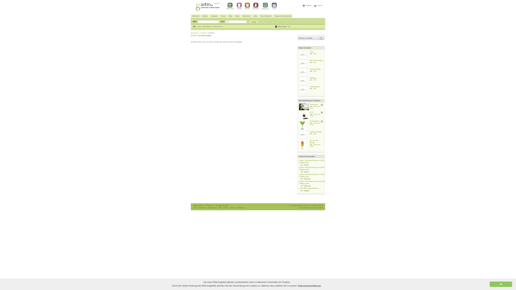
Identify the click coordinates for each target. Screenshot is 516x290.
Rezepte (247, 8)
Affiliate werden (199, 205)
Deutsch (308, 5)
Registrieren (265, 9)
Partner (226, 208)
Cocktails (239, 8)
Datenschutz (240, 208)
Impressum (202, 208)
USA (289, 26)
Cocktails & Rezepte (221, 205)
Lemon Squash (316, 132)
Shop (274, 8)
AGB (195, 208)
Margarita (314, 105)
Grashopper (314, 121)
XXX (314, 54)
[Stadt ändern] (218, 26)
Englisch (319, 5)
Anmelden (256, 8)
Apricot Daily (315, 69)
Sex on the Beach (314, 141)
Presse (232, 208)
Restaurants (230, 8)
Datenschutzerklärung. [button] (309, 286)
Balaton (313, 78)
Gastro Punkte (212, 208)
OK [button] (500, 284)
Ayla (311, 52)
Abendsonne (315, 87)
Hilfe (220, 208)
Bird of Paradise (316, 60)
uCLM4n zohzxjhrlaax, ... (310, 188)
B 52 (311, 112)
